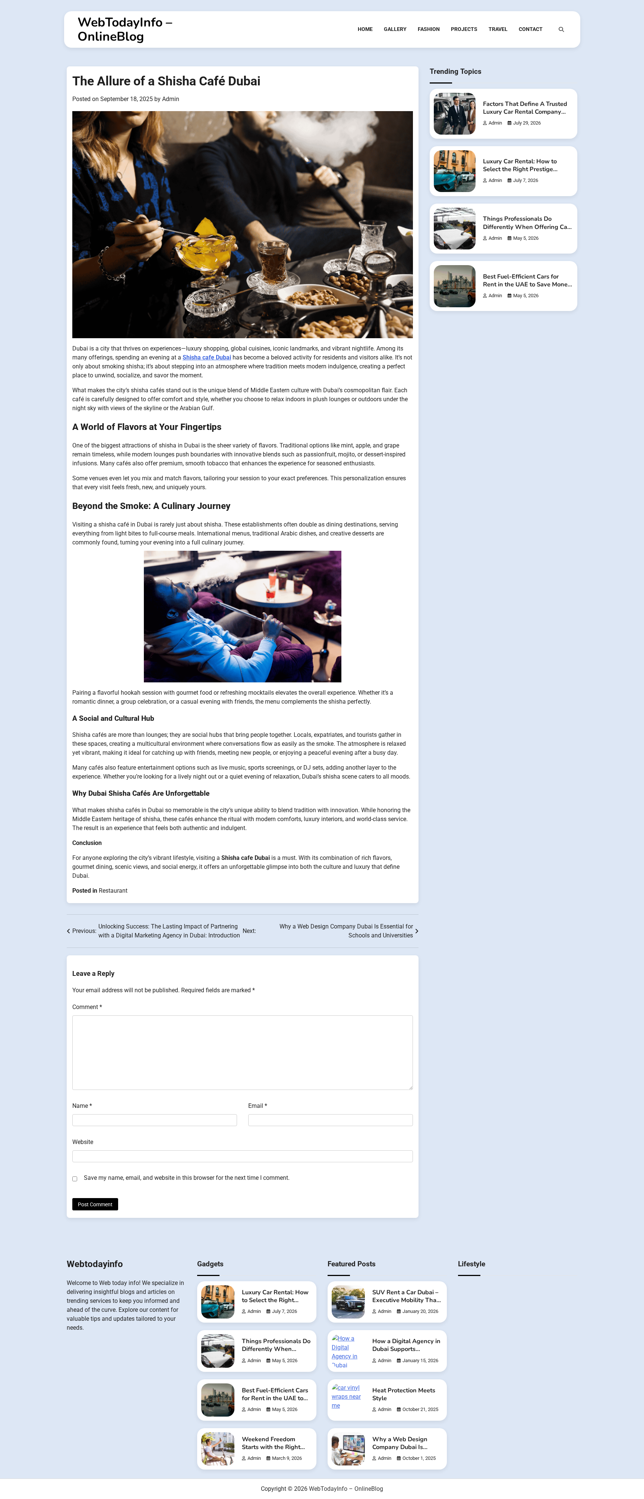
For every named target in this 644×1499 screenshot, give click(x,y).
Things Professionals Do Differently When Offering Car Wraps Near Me (526, 227)
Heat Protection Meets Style (403, 1394)
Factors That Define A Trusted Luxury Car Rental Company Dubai (525, 112)
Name (82, 1105)
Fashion (429, 29)
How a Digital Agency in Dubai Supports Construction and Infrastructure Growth (406, 1353)
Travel (498, 29)
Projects (464, 29)
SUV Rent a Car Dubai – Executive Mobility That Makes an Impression (405, 1300)
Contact (531, 29)
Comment (87, 1007)
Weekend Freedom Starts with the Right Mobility (271, 1447)
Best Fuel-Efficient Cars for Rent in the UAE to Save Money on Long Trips (527, 284)
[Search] (561, 29)
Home (365, 29)
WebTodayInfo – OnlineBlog (125, 29)
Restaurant (113, 890)
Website (82, 1142)
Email (257, 1105)
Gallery (395, 29)
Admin (170, 99)
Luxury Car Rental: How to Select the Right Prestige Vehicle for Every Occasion (520, 170)
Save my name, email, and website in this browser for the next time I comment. (187, 1177)
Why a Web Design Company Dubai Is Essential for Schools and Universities (401, 1451)
